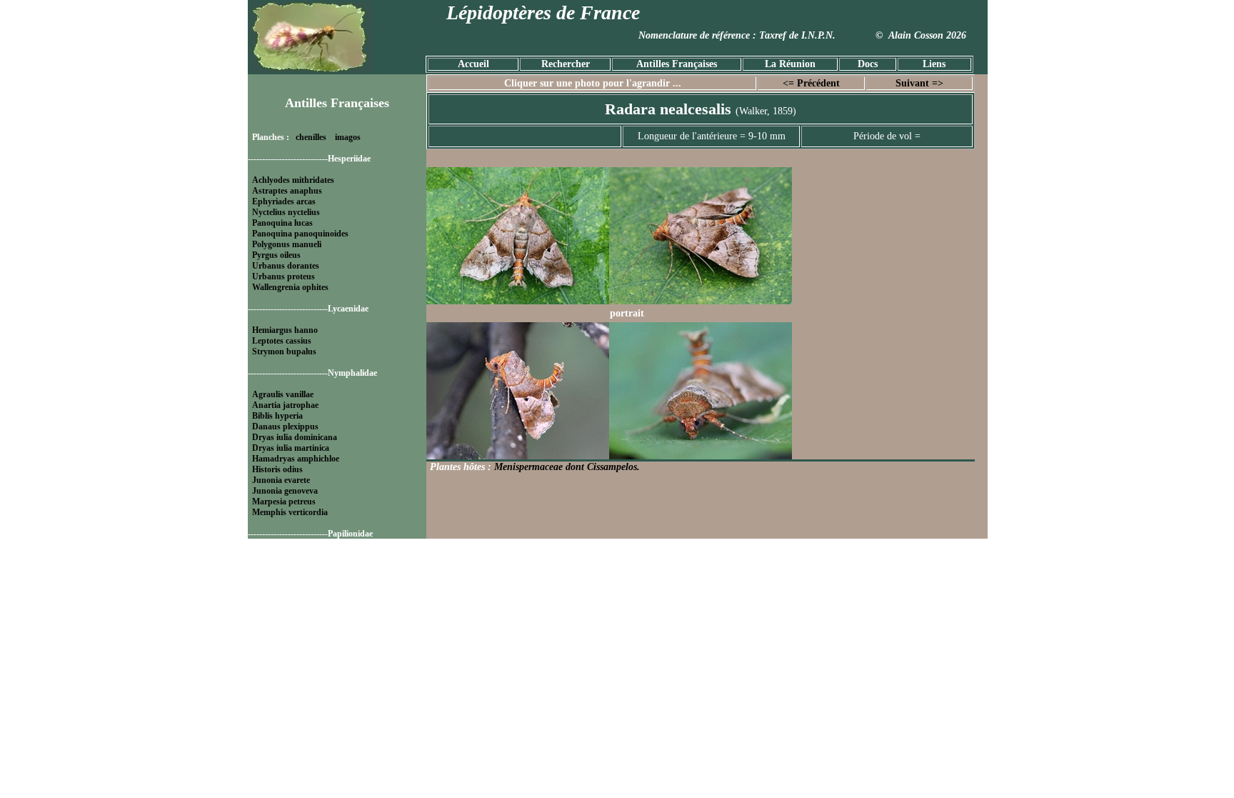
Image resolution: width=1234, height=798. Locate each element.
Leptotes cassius (281, 341)
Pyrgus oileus (276, 255)
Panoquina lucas (282, 223)
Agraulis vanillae (282, 394)
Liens (934, 64)
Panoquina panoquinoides (300, 234)
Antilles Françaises (676, 64)
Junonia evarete (281, 480)
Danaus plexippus (285, 427)
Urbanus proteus (283, 276)
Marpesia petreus (284, 502)
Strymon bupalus (284, 351)
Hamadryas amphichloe (295, 459)
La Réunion (790, 64)
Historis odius (277, 469)
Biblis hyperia (277, 416)
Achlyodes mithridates (293, 180)
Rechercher (565, 64)
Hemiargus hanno (285, 330)
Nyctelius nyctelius (286, 212)
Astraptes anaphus (287, 191)
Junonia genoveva (285, 491)
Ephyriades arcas (284, 201)
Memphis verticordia (290, 512)
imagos (348, 137)
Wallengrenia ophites (290, 287)
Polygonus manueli (286, 244)
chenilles (311, 137)
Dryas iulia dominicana (294, 437)
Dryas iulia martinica (290, 448)
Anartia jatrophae (285, 405)
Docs (868, 64)
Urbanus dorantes (285, 266)
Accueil (473, 64)
